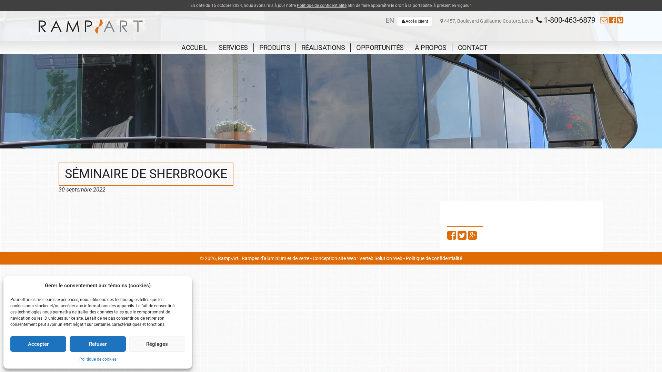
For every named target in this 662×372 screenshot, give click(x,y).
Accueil (194, 47)
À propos (430, 47)
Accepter (38, 344)
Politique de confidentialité (322, 5)
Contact (473, 47)
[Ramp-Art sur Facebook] (612, 20)
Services (233, 47)
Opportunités (379, 47)
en (389, 20)
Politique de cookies (98, 359)
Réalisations (323, 47)
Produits (274, 47)
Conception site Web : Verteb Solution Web (357, 258)
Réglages (157, 344)
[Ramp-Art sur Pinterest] (620, 20)
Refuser (98, 344)
